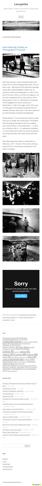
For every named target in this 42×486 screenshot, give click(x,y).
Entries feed (6, 464)
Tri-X (5, 370)
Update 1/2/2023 (8, 396)
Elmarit (5, 344)
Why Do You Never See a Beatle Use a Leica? (17, 425)
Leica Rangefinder (13, 359)
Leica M (8, 351)
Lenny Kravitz (8, 361)
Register (5, 459)
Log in (4, 461)
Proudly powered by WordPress (12, 482)
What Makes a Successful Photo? (13, 409)
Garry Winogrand (24, 344)
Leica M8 (14, 357)
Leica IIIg (26, 349)
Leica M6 (7, 357)
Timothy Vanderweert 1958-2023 (13, 391)
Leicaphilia (21, 4)
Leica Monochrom (22, 357)
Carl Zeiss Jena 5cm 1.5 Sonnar (15, 339)
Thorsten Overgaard (12, 368)
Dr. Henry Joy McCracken (30, 342)
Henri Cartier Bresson (13, 347)
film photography (13, 344)
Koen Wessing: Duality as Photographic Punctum (15, 48)
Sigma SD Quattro (10, 365)
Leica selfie (29, 359)
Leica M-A (16, 352)
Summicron (32, 365)
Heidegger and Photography (12, 345)
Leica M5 (32, 354)
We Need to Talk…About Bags (12, 430)
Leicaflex (31, 347)
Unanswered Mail (8, 394)
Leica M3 (8, 354)
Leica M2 (25, 351)
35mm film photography (9, 338)
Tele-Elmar (12, 367)
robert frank (8, 363)
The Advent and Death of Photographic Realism (18, 412)
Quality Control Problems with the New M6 (16, 435)
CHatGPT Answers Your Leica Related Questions (18, 404)
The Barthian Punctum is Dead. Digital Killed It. (17, 419)
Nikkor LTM (17, 362)
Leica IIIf (19, 349)
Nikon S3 (24, 362)
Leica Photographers (9, 317)
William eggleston (12, 371)
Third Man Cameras (31, 367)
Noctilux (31, 361)
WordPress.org (7, 469)
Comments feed (8, 467)
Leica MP (32, 356)
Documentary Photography (27, 315)
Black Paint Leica (22, 338)
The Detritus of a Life (9, 389)
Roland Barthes (20, 364)
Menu (21, 16)
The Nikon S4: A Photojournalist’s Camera (16, 399)
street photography (23, 365)
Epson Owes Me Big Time (11, 432)
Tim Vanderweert (29, 369)
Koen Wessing (28, 317)
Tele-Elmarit (20, 367)
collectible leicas (12, 341)
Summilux (6, 367)
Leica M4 (20, 354)
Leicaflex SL (6, 349)
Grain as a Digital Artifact (10, 417)
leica (26, 346)
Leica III (12, 349)
